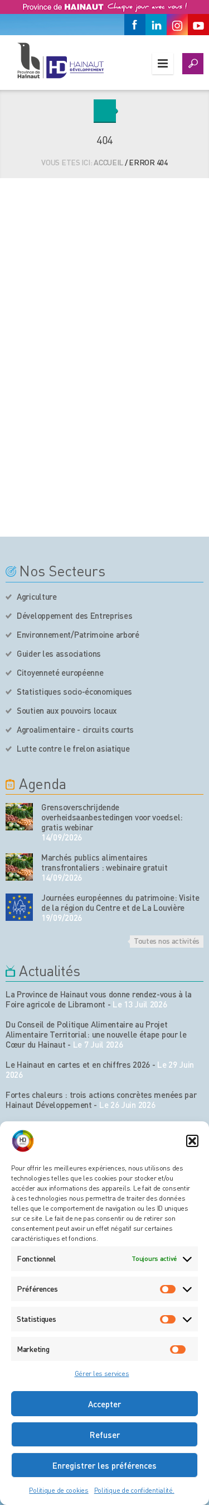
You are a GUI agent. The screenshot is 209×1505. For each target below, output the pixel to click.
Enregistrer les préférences (104, 1465)
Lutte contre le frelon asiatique (73, 748)
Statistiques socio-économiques (74, 691)
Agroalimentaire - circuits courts (75, 729)
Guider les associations (59, 653)
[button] (192, 1140)
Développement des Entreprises (74, 615)
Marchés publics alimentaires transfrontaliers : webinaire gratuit (104, 862)
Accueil (108, 162)
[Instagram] (177, 24)
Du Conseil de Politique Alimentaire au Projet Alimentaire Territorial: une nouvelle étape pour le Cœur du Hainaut (96, 1034)
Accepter (104, 1404)
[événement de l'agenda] (19, 816)
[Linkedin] (156, 24)
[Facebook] (134, 24)
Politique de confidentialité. (134, 1490)
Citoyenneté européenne (60, 672)
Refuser (105, 1434)
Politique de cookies (58, 1490)
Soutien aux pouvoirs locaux (67, 710)
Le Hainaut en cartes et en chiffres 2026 (78, 1064)
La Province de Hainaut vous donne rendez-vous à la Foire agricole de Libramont (99, 999)
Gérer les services (102, 1373)
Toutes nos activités (167, 940)
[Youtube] (198, 24)
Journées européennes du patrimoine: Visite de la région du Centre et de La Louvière (120, 902)
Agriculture (37, 596)
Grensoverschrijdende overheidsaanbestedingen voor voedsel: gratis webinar (112, 817)
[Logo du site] (60, 60)
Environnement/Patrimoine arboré (78, 634)
